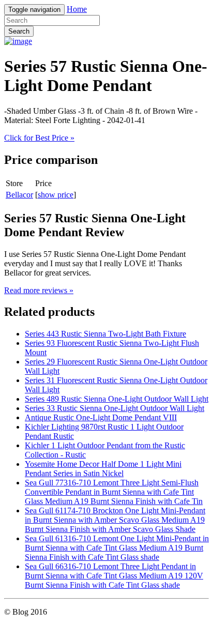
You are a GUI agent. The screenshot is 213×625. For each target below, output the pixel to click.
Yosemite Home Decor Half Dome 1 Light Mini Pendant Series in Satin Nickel (103, 469)
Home (77, 9)
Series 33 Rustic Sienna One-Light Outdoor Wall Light (114, 408)
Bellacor (19, 194)
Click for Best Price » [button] (39, 137)
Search (18, 31)
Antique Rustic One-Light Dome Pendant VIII (101, 417)
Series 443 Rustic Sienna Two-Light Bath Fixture (105, 333)
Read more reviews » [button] (38, 290)
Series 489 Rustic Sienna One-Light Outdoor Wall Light (116, 398)
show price (55, 194)
